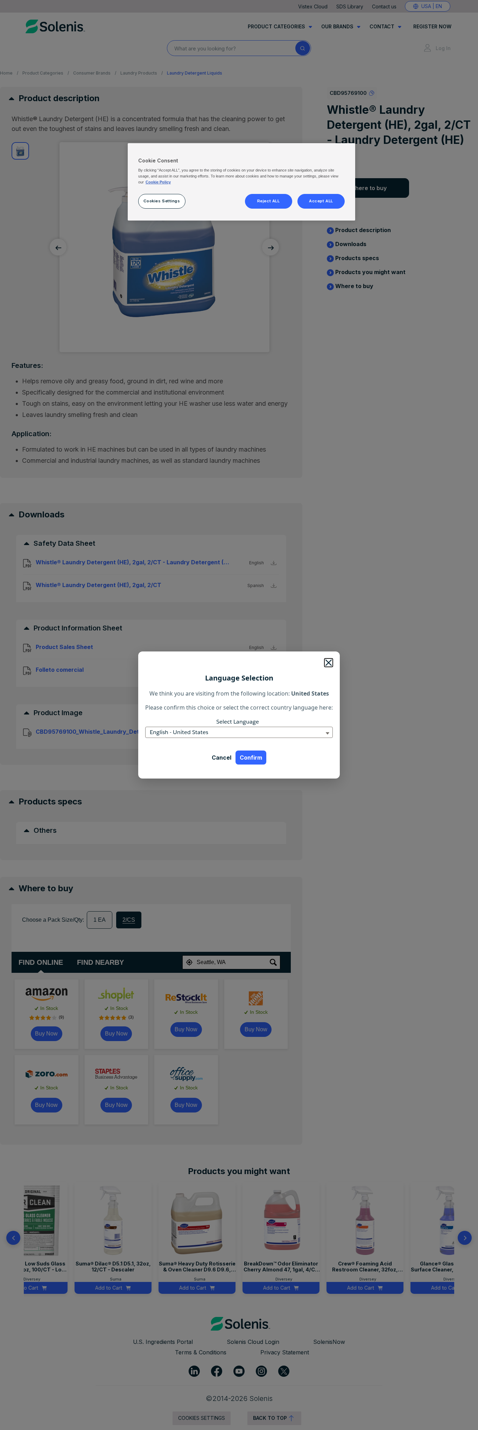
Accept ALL (321, 200)
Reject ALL (268, 200)
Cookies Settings (161, 200)
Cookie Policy (158, 182)
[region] (241, 182)
